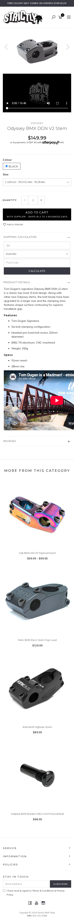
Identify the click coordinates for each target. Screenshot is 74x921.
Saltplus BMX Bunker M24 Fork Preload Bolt (37, 813)
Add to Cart (37, 214)
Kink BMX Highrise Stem (37, 726)
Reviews (9, 441)
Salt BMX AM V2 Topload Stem (37, 552)
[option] (37, 51)
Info (62, 142)
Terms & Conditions (43, 890)
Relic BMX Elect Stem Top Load (37, 639)
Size (5, 174)
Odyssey (37, 123)
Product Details (16, 282)
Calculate (37, 271)
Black (13, 166)
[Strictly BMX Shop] (24, 17)
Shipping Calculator (20, 236)
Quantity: (9, 200)
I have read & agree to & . (36, 892)
